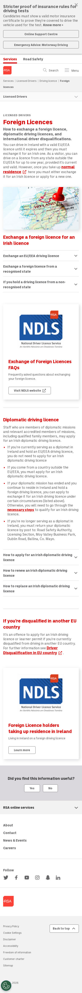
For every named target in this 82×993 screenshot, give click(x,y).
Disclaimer (9, 939)
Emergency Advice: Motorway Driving (41, 45)
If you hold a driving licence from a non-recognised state (34, 284)
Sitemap (8, 965)
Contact (9, 833)
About (8, 825)
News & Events (15, 840)
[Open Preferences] (6, 985)
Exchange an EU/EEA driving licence (31, 256)
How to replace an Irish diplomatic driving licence (36, 588)
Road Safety (33, 59)
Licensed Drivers (27, 80)
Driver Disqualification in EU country (33, 650)
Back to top (61, 928)
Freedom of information (17, 952)
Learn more (22, 750)
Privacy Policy (11, 926)
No (50, 788)
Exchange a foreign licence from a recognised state (30, 268)
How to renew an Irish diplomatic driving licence (35, 572)
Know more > (53, 25)
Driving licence (49, 80)
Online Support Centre (41, 34)
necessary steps (20, 510)
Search (53, 70)
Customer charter (13, 958)
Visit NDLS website (32, 390)
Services (10, 59)
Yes (32, 788)
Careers (9, 848)
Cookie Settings (12, 932)
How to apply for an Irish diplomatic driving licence (37, 557)
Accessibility (10, 945)
